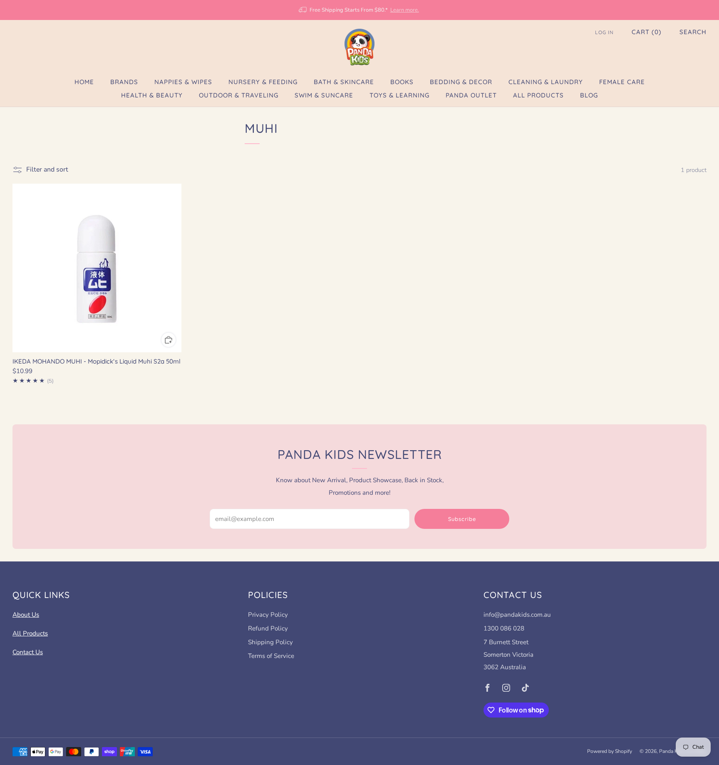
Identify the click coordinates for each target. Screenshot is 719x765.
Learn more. (404, 10)
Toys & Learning (399, 95)
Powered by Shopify (609, 751)
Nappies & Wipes (183, 82)
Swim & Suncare (324, 95)
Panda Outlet (471, 95)
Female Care (622, 82)
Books (402, 82)
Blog (589, 95)
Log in (604, 32)
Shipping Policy (270, 642)
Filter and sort (47, 169)
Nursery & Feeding (263, 82)
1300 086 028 (503, 628)
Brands (124, 82)
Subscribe (462, 519)
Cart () (647, 32)
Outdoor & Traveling (238, 95)
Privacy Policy (268, 615)
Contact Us (27, 652)
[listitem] (359, 10)
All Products (538, 95)
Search (693, 32)
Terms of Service (271, 656)
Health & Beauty (152, 95)
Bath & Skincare (344, 82)
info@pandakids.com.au (517, 615)
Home (84, 82)
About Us (25, 615)
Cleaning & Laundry (545, 82)
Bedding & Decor (461, 82)
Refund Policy (268, 628)
